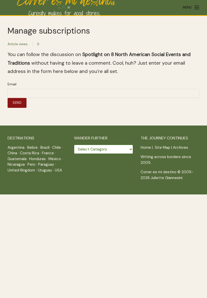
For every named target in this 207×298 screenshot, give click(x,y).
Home (146, 147)
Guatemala (17, 158)
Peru (31, 164)
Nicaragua (16, 164)
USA (58, 170)
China (12, 153)
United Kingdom (21, 170)
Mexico (54, 158)
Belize (32, 147)
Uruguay (45, 170)
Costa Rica (29, 153)
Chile (56, 147)
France (48, 153)
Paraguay (46, 164)
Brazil (44, 147)
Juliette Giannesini (167, 177)
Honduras (37, 158)
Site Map (162, 147)
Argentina (16, 147)
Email (12, 84)
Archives (180, 147)
